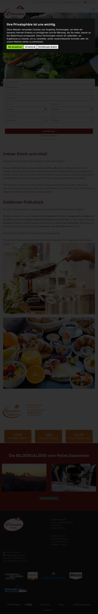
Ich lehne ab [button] (30, 47)
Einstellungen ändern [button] (47, 47)
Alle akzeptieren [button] (15, 47)
